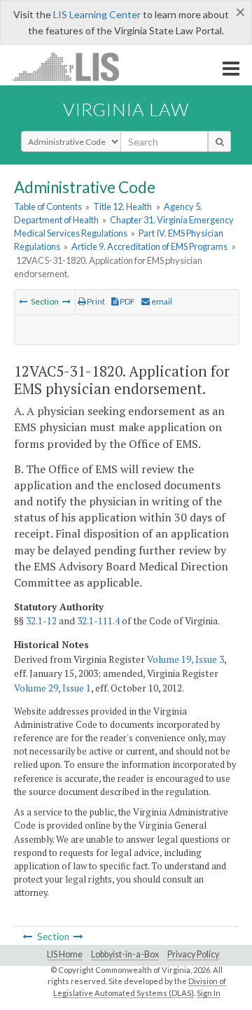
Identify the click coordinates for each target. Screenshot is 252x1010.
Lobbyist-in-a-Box (125, 954)
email (161, 301)
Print (95, 301)
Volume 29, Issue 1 (52, 688)
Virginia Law (126, 109)
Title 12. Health (122, 206)
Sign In (208, 992)
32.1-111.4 (98, 621)
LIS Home (65, 954)
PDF (126, 301)
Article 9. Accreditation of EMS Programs (149, 246)
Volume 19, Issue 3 (185, 659)
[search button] (219, 141)
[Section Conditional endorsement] (66, 301)
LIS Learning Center (97, 14)
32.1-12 (41, 621)
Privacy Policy (193, 954)
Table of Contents (48, 206)
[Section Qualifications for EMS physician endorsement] (23, 301)
